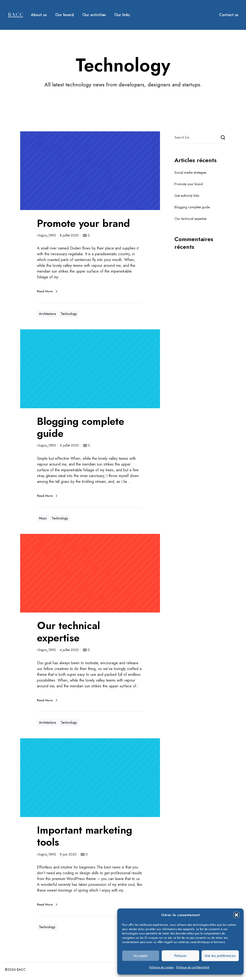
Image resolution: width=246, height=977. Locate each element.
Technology (69, 313)
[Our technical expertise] (90, 573)
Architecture (47, 313)
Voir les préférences (220, 956)
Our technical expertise (190, 218)
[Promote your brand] (90, 170)
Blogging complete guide (192, 207)
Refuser (180, 956)
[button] (236, 915)
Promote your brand (188, 184)
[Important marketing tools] (90, 777)
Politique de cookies (161, 967)
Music (43, 518)
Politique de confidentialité (192, 967)
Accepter (141, 956)
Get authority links (186, 195)
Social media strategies (190, 172)
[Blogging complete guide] (90, 368)
